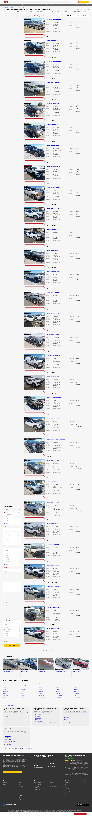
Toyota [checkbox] (7, 533)
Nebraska (23, 693)
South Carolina (77, 697)
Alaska (22, 683)
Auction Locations (37, 784)
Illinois (39, 687)
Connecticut (23, 685)
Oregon (22, 697)
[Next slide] (63, 16)
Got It (80, 813)
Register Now (84, 1)
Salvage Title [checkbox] (9, 586)
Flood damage (8, 736)
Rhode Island (58, 697)
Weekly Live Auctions (38, 767)
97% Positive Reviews (69, 758)
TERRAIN (19, 11)
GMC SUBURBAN (38, 721)
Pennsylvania (41, 697)
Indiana (57, 687)
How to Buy (67, 782)
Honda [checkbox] (7, 535)
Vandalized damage (9, 742)
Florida (57, 685)
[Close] (88, 814)
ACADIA (12, 11)
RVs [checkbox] (7, 518)
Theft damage (8, 744)
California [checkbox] (8, 629)
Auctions (29, 4)
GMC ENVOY (37, 719)
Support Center (27, 748)
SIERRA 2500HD (67, 11)
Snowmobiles (21, 799)
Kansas (4, 689)
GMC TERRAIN (38, 714)
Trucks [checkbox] (7, 516)
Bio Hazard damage (9, 737)
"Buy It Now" (23, 713)
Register (51, 782)
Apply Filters (12, 645)
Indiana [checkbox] (7, 631)
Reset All (42, 15)
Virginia (4, 700)
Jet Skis (20, 795)
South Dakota (6, 699)
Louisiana (40, 689)
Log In (75, 1)
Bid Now (34, 35)
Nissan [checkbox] (7, 541)
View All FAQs (10, 705)
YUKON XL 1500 (86, 11)
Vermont (75, 699)
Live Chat (67, 786)
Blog (47, 4)
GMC (18, 7)
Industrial (20, 797)
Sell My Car (53, 4)
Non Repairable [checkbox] (9, 590)
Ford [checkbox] (7, 537)
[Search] (70, 2)
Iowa (75, 687)
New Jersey (76, 693)
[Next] (55, 651)
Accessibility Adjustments (11, 804)
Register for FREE (12, 771)
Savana (54, 11)
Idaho (22, 687)
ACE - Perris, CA (67, 722)
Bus (19, 790)
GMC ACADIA (37, 716)
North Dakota (59, 695)
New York (23, 695)
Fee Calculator (68, 790)
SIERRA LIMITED (77, 11)
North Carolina (41, 695)
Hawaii (4, 687)
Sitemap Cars (21, 801)
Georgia (75, 685)
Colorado (5, 685)
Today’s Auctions (37, 782)
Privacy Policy (18, 811)
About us (5, 782)
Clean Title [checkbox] (8, 584)
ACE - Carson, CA (67, 721)
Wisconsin (58, 700)
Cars (25, 15)
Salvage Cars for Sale (38, 758)
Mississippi (58, 691)
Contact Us (67, 788)
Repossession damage (10, 741)
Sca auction (5, 7)
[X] (85, 782)
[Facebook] (84, 783)
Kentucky (23, 689)
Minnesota (40, 691)
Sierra (6, 11)
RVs (19, 784)
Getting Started (38, 4)
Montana (5, 693)
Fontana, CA (66, 715)
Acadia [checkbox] (7, 555)
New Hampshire (59, 693)
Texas (39, 699)
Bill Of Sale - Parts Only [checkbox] (11, 588)
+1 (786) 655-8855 (24, 808)
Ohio (75, 695)
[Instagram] (81, 783)
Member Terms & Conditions (32, 811)
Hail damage (8, 739)
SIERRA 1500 (40, 11)
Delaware (40, 685)
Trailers (20, 793)
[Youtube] (87, 783)
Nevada (40, 693)
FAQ (66, 784)
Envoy (60, 11)
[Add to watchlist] (43, 20)
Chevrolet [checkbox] (8, 539)
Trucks (20, 788)
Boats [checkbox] (7, 520)
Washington (23, 700)
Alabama (5, 683)
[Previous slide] (24, 16)
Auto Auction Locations (53, 758)
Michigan (22, 691)
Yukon (25, 11)
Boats (20, 791)
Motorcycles (21, 786)
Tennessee (23, 699)
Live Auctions (21, 4)
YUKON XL (32, 11)
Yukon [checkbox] (7, 559)
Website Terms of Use (24, 811)
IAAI (72, 811)
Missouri (75, 691)
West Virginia (41, 700)
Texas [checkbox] (7, 627)
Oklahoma (5, 697)
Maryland (76, 689)
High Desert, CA (67, 717)
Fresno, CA (66, 719)
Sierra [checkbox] (7, 553)
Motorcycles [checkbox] (8, 514)
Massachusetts (6, 691)
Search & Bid (11, 4)
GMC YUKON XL (38, 718)
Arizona (39, 683)
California (36, 15)
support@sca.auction (39, 808)
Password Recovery (54, 786)
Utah (57, 699)
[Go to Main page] (5, 2)
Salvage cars (12, 7)
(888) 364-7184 (32, 808)
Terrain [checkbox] (7, 557)
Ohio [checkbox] (7, 635)
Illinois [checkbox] (7, 633)
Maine (57, 689)
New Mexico (5, 695)
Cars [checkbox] (7, 512)
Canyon (48, 11)
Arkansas (58, 683)
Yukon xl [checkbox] (8, 561)
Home (4, 4)
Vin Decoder (67, 791)
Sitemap (38, 811)
